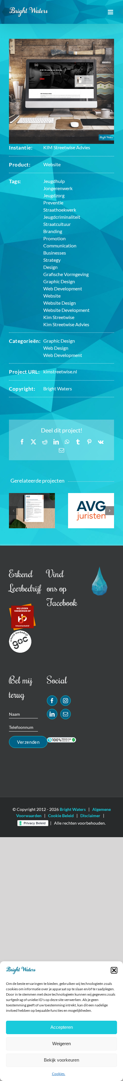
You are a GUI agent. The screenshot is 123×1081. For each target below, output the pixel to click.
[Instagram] (65, 700)
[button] (114, 970)
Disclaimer (90, 815)
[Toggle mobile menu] (111, 12)
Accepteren (61, 1027)
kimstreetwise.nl (60, 371)
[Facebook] (52, 700)
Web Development (62, 355)
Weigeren (61, 1043)
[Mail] (65, 714)
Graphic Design (59, 341)
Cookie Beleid (61, 815)
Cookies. (58, 1073)
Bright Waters (57, 388)
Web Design (55, 348)
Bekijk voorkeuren (61, 1059)
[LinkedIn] (52, 714)
